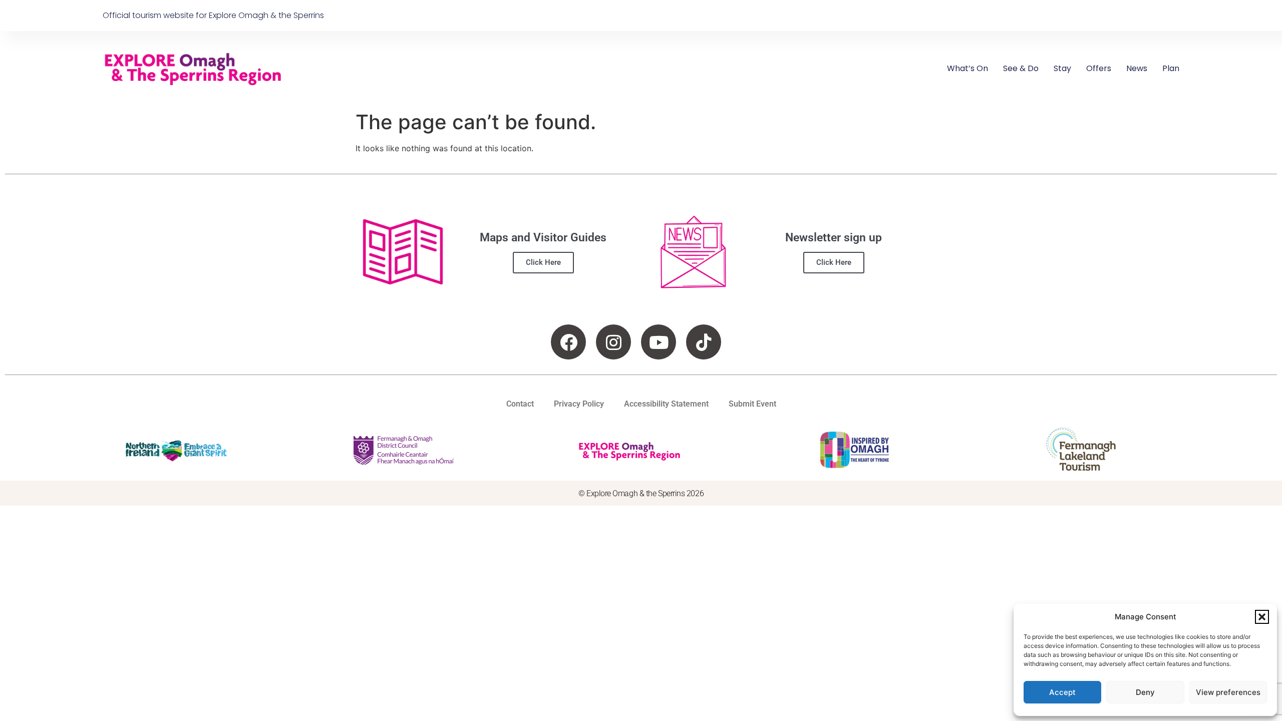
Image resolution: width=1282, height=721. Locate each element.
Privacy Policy (579, 404)
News (1136, 68)
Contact (520, 404)
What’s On (967, 68)
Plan (1170, 68)
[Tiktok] (703, 341)
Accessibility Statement (666, 404)
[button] (1262, 617)
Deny (1145, 692)
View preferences (1228, 692)
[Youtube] (658, 341)
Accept (1062, 692)
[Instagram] (613, 341)
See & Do (1021, 68)
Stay (1062, 68)
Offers (1098, 68)
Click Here (543, 262)
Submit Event (752, 404)
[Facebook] (568, 341)
